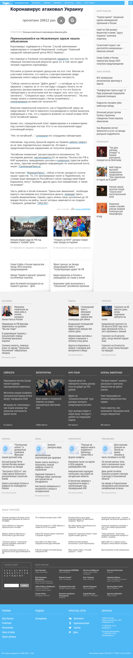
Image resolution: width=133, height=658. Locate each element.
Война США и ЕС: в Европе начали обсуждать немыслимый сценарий (114, 542)
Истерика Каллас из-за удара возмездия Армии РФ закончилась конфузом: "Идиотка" (81, 519)
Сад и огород (68, 3)
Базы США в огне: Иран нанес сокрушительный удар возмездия (47, 542)
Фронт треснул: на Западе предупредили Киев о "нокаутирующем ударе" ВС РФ (69, 267)
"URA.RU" (42, 203)
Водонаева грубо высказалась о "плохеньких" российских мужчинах (71, 285)
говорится (62, 58)
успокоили (42, 135)
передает (70, 194)
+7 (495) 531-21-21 (109, 626)
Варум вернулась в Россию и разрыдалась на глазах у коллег (69, 276)
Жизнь (78, 3)
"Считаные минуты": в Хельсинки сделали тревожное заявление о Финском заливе (14, 543)
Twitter (77, 627)
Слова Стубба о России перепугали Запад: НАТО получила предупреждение (27, 267)
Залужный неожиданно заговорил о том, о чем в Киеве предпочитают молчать (114, 527)
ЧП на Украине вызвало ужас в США (48, 517)
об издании (41, 618)
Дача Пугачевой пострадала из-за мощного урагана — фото (26, 285)
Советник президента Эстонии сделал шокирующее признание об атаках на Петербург (16, 519)
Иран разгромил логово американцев (115, 550)
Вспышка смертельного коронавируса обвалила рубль (45, 32)
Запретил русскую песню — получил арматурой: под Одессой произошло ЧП (115, 518)
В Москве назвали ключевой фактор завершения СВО (48, 550)
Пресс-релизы (89, 3)
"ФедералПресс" (35, 172)
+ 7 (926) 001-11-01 (109, 633)
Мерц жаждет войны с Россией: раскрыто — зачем (79, 550)
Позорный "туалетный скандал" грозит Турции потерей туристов (82, 534)
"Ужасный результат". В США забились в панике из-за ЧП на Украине (50, 526)
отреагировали (19, 101)
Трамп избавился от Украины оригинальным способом (13, 526)
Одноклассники (81, 623)
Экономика (57, 3)
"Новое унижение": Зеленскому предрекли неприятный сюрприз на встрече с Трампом (114, 535)
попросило (63, 160)
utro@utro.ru (106, 628)
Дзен (75, 632)
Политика (47, 3)
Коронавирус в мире (22, 3)
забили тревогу (78, 142)
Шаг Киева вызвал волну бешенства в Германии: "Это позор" (82, 526)
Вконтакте (79, 618)
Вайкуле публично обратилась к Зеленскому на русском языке (14, 534)
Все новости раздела (9, 357)
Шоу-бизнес (36, 3)
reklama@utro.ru (108, 635)
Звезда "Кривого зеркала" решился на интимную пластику (28, 276)
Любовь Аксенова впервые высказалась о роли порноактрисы (81, 542)
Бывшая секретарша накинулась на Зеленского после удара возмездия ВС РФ (16, 551)
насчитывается (43, 157)
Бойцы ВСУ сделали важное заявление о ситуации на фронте (49, 534)
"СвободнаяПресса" (29, 166)
